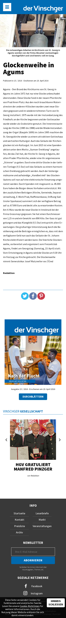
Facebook (36, 586)
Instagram (36, 593)
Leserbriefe (42, 513)
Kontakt (19, 519)
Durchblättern (33, 396)
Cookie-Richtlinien (30, 606)
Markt (42, 519)
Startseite (19, 513)
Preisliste (19, 526)
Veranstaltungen (42, 526)
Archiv (19, 532)
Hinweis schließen (56, 602)
